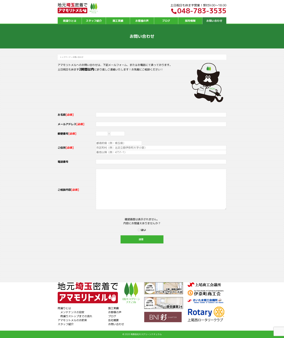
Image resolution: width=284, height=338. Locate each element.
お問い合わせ (214, 21)
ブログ (166, 21)
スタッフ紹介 (94, 21)
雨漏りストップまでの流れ (76, 316)
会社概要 (113, 320)
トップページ (65, 57)
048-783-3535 (201, 11)
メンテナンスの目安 (72, 312)
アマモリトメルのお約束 (72, 320)
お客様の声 (142, 21)
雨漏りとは (69, 21)
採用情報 (190, 21)
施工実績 (118, 21)
